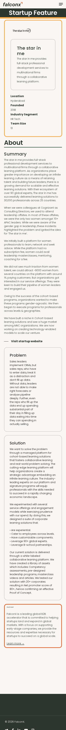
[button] (61, 4)
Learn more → (15, 643)
